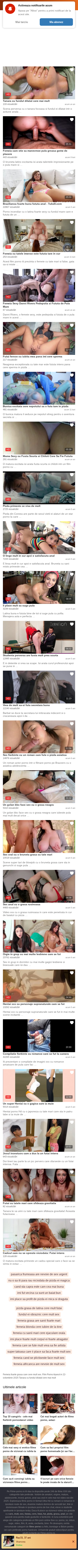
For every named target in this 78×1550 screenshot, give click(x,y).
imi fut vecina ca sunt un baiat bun (39, 1292)
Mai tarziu (21, 22)
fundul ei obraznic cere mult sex (39, 1314)
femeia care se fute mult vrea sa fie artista (39, 1345)
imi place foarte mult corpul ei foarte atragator (39, 1339)
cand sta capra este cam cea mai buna (39, 1286)
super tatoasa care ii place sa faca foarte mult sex (39, 1351)
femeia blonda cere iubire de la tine (39, 1326)
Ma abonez (56, 22)
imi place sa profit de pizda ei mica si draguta (39, 1299)
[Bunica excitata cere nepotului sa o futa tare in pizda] (39, 388)
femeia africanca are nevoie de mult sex (39, 1364)
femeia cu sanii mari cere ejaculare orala (39, 1333)
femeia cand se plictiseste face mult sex (39, 1357)
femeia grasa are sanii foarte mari (39, 1320)
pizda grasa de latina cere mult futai (39, 1308)
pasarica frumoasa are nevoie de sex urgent (39, 1274)
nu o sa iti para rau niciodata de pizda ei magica (39, 1280)
